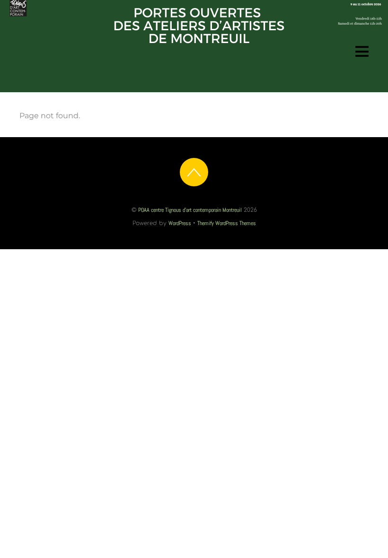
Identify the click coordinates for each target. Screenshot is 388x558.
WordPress (179, 223)
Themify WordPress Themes (226, 223)
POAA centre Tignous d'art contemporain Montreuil (190, 210)
